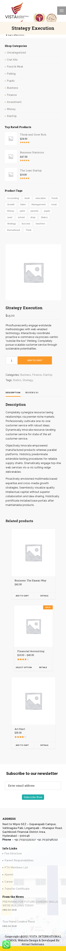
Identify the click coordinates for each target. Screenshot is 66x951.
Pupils (11, 80)
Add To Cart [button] (22, 596)
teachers (40, 223)
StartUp (12, 116)
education (40, 198)
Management (38, 204)
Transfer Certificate (16, 888)
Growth (11, 204)
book (27, 198)
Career (8, 881)
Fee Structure (13, 853)
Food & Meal (15, 66)
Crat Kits (12, 59)
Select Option (24, 667)
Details (44, 596)
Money (11, 109)
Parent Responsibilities (19, 860)
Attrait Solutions (32, 944)
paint (22, 211)
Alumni (8, 874)
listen (23, 204)
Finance (12, 94)
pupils (47, 211)
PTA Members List (16, 867)
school (21, 217)
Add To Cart (34, 360)
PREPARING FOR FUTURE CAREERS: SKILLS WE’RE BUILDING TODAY (30, 903)
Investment (14, 102)
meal (54, 204)
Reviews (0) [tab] (31, 393)
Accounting (13, 198)
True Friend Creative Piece (18, 921)
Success (26, 223)
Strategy (11, 223)
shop (32, 217)
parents (34, 211)
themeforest (13, 230)
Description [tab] (13, 393)
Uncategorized (16, 52)
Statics (44, 217)
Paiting (11, 73)
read (9, 217)
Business (12, 87)
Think (28, 230)
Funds (55, 198)
